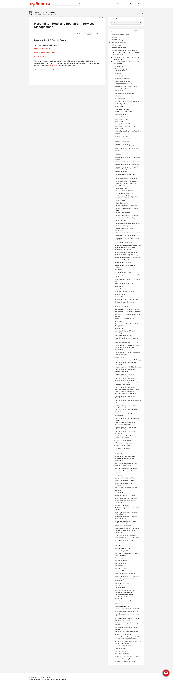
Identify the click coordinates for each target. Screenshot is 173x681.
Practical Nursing (120, 563)
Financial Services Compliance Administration (125, 303)
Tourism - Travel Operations (124, 646)
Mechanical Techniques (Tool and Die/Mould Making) (126, 522)
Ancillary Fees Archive (118, 48)
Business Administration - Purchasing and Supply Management (127, 168)
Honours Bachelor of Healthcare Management (125, 414)
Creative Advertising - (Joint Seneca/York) (124, 229)
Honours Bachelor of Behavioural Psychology (125, 363)
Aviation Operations (121, 104)
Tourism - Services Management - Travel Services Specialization (128, 642)
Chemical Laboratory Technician (125, 181)
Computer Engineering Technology (126, 205)
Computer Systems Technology (125, 218)
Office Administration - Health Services (127, 538)
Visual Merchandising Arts (123, 659)
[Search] (80, 3)
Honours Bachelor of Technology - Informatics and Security (126, 423)
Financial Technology (121, 306)
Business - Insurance (121, 136)
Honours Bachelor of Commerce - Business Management (125, 370)
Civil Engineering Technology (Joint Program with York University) (126, 197)
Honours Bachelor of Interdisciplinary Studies (127, 419)
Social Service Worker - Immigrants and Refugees (127, 615)
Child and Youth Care (121, 188)
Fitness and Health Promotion (124, 319)
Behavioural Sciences (122, 109)
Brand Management (121, 114)
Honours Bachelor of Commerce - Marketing (125, 397)
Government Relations (122, 355)
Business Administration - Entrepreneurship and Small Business (127, 145)
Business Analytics (121, 171)
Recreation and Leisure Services (125, 601)
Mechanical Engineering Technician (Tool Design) (128, 508)
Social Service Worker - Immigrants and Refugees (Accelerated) (127, 619)
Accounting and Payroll (122, 81)
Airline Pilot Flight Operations (124, 93)
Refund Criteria (116, 45)
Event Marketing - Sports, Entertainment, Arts (128, 280)
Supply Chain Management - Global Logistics (126, 628)
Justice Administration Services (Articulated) (125, 484)
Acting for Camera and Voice (124, 84)
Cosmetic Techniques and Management (128, 223)
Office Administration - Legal (124, 540)
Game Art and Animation (123, 335)
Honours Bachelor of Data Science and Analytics (127, 410)
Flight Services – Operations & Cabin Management (127, 325)
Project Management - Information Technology (126, 579)
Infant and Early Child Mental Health (126, 463)
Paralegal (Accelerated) (122, 548)
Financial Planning (121, 297)
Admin (140, 4)
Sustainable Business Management (126, 632)
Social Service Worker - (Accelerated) (127, 609)
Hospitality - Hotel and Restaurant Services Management (126, 437)
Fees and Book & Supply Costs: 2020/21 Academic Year (126, 58)
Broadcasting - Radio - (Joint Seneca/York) (124, 120)
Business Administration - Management (128, 162)
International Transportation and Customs (125, 472)
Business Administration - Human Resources (125, 154)
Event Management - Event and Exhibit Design (127, 276)
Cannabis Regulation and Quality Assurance (125, 175)
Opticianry (118, 543)
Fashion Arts (119, 286)
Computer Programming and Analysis (127, 215)
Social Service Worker (122, 606)
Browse (125, 4)
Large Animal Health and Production (126, 488)
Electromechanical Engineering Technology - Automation (125, 248)
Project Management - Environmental (127, 576)
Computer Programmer (122, 213)
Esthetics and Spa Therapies (124, 272)
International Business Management (126, 468)
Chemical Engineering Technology (126, 178)
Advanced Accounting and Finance (126, 86)
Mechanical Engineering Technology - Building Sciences (127, 513)
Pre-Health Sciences (121, 568)
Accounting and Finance (122, 78)
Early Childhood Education (123, 242)
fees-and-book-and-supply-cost (44, 69)
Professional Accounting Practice (125, 573)
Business (117, 133)
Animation (118, 96)
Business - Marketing (122, 141)
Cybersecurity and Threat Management (127, 233)
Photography (119, 558)
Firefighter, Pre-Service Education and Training (127, 315)
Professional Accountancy (123, 571)
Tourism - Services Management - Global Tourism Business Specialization (128, 638)
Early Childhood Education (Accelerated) (128, 245)
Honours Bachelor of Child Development (128, 367)
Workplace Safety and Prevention (125, 661)
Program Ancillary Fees (119, 42)
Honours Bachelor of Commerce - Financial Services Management (125, 379)
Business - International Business (126, 139)
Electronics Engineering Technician (126, 252)
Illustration (118, 453)
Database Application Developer (125, 235)
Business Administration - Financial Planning (126, 149)
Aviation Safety (119, 106)
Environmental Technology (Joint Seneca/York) (125, 266)
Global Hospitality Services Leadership (127, 352)
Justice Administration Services (125, 480)
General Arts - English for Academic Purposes (126, 339)
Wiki (53, 12)
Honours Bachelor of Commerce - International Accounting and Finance (127, 388)
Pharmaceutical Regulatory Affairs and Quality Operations (127, 554)
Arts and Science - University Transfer (127, 101)
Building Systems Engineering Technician (128, 131)
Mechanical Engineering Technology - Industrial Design (127, 517)
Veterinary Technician (122, 653)
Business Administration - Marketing (127, 164)
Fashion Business (120, 289)
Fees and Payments (41, 12)
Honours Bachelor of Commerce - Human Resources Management (128, 384)
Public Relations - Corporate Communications (124, 586)
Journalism (118, 475)
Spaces (133, 4)
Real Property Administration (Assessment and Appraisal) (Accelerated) (124, 596)
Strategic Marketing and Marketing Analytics (126, 623)
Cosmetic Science (120, 220)
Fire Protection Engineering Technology (127, 312)
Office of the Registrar (49, 14)
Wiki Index (138, 31)
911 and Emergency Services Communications (124, 69)
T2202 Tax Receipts (117, 40)
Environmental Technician (123, 260)
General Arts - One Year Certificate (126, 342)
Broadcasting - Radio (121, 117)
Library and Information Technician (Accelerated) (126, 501)
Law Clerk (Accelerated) (122, 493)
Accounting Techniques (122, 76)
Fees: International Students (44, 52)
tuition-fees (60, 69)
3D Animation (119, 66)
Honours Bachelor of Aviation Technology (128, 360)
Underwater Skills (120, 648)
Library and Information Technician (126, 498)
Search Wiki (113, 19)
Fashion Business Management (125, 291)
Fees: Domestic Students (43, 48)
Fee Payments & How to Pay (120, 34)
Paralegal (118, 545)
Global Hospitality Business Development (128, 345)
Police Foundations (121, 560)
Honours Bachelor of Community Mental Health (128, 401)
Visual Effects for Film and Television (127, 656)
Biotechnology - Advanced (123, 112)
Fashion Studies (120, 294)
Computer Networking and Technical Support (126, 209)
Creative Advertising (121, 226)
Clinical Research (120, 200)
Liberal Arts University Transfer (125, 495)
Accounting (118, 73)
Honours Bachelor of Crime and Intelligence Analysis (125, 406)
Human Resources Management (125, 451)
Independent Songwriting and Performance (124, 459)
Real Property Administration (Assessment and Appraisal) (124, 591)
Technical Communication (123, 634)
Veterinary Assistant (121, 651)
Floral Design (119, 328)
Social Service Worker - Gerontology (126, 611)
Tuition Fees (115, 37)
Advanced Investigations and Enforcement (124, 90)
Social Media (119, 603)
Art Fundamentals (120, 98)
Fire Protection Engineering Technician (127, 309)
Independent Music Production (125, 456)
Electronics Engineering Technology (126, 255)
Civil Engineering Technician (124, 191)
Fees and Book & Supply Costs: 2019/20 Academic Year (126, 62)
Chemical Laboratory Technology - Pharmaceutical (126, 184)
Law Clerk (118, 490)
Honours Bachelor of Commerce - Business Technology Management (126, 375)
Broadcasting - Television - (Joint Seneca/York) (126, 127)
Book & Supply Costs (41, 57)
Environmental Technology (123, 262)
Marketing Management (122, 505)
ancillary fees (52, 66)
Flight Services (119, 321)
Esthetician (118, 269)
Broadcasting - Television (123, 124)
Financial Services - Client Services (126, 299)
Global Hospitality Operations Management (124, 348)
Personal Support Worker (123, 551)
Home (119, 4)
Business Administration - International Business (127, 158)
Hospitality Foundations (122, 448)
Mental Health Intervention (123, 525)
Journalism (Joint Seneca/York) (125, 478)
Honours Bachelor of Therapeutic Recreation (125, 432)
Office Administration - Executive (125, 535)
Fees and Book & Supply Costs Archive (124, 50)
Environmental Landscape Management (128, 257)
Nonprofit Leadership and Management (127, 528)
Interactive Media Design (123, 466)
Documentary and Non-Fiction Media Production (127, 239)
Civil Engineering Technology (124, 193)
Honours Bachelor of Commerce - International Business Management (126, 392)
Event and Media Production (124, 284)
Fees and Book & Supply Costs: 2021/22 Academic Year (126, 54)
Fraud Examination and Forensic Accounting (125, 332)
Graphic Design (120, 357)
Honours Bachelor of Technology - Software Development (126, 428)
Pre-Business (119, 566)
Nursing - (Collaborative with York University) (126, 531)
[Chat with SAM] (166, 673)
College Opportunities (122, 203)
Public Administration (122, 583)
